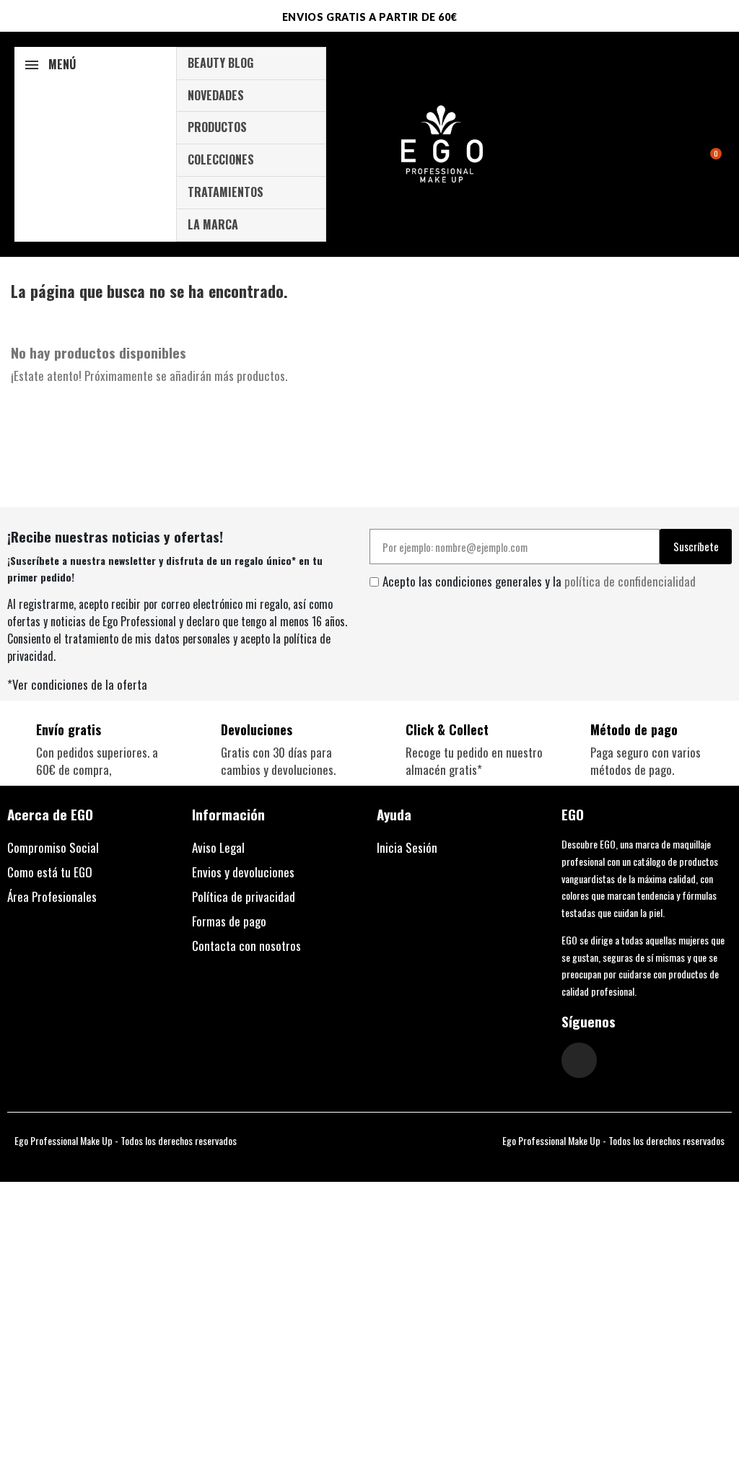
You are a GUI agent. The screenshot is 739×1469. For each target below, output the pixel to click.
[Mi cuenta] (692, 146)
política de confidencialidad (630, 581)
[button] (711, 144)
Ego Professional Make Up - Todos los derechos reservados (125, 1140)
